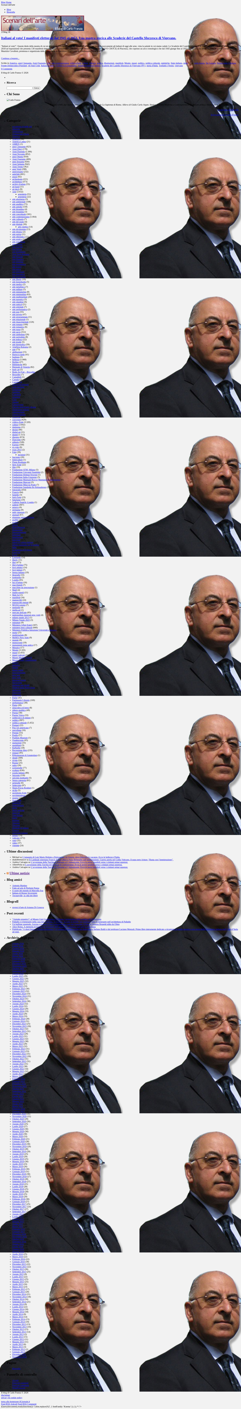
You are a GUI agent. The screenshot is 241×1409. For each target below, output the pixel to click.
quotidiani (16, 745)
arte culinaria (18, 219)
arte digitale (17, 224)
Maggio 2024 (18, 1011)
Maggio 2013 (18, 1342)
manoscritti (17, 600)
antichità (16, 174)
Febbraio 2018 (18, 1199)
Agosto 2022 (18, 1064)
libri (14, 562)
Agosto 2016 (18, 1244)
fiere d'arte (16, 465)
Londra (15, 580)
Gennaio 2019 (18, 1171)
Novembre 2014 (19, 1297)
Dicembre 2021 (19, 1084)
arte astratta (17, 207)
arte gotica (16, 267)
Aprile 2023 (17, 1044)
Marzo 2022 (17, 1076)
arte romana (17, 324)
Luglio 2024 (17, 1006)
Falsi (14, 452)
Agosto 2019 (18, 1154)
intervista (16, 540)
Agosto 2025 (18, 973)
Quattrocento (18, 740)
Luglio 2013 (17, 1337)
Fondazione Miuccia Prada (24, 485)
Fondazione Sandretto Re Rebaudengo (29, 487)
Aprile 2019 (17, 1164)
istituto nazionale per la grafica (25, 545)
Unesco (15, 830)
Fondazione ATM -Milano (23, 470)
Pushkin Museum (20, 738)
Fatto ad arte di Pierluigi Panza (25, 888)
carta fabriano (18, 387)
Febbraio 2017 (18, 1229)
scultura (15, 770)
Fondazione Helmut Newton (24, 475)
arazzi (14, 176)
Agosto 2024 (18, 1004)
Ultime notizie (19, 873)
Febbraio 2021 (18, 1109)
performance (17, 703)
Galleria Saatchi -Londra (23, 502)
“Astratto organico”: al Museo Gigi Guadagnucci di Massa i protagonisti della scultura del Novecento (56, 919)
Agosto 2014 (18, 1304)
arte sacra (16, 332)
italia (14, 547)
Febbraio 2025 (18, 988)
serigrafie (16, 783)
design (15, 429)
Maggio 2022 (18, 1071)
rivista (15, 760)
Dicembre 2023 (19, 1024)
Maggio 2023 (18, 1041)
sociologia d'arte (19, 793)
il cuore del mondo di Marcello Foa (27, 890)
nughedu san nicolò (20, 685)
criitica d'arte (75, 63)
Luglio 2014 (17, 1307)
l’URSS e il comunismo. (66, 65)
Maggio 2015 (18, 1282)
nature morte (17, 670)
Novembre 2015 (19, 1267)
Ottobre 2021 (18, 1089)
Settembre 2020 (19, 1121)
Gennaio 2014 (18, 1322)
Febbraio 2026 (18, 958)
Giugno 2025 (18, 978)
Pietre (14, 705)
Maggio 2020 (18, 1131)
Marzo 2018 (17, 1196)
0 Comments (6, 69)
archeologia (17, 179)
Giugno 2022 (18, 1069)
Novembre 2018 (19, 1176)
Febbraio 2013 (18, 1349)
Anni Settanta (18, 164)
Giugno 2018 (18, 1189)
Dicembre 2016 (19, 1234)
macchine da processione (23, 587)
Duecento (16, 439)
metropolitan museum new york (26, 615)
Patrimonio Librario (21, 700)
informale (16, 535)
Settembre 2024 (19, 1001)
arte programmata (20, 317)
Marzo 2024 (17, 1016)
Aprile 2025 (17, 983)
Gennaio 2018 (18, 1201)
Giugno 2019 (18, 1159)
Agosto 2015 (18, 1274)
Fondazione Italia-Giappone (24, 477)
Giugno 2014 (18, 1309)
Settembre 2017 (19, 1211)
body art (16, 369)
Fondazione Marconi (21, 482)
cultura (85, 63)
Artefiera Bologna (20, 347)
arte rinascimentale (20, 322)
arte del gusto (18, 222)
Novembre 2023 (19, 1026)
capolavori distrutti (20, 384)
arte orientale (18, 307)
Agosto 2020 (18, 1124)
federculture (17, 460)
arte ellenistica (18, 237)
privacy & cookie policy (11, 1397)
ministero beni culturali (22, 627)
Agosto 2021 (18, 1094)
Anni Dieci (17, 149)
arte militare (17, 289)
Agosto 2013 (18, 1334)
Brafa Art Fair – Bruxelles (23, 372)
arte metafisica (18, 287)
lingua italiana (18, 572)
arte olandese (18, 302)
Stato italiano (176, 63)
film (14, 467)
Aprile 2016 (17, 1254)
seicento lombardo (20, 778)
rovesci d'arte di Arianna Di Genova (28, 907)
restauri (15, 753)
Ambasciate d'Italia (20, 134)
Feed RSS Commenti (27, 1404)
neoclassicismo (18, 672)
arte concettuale (19, 214)
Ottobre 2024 (18, 999)
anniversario (17, 171)
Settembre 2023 (19, 1031)
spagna (15, 798)
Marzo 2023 (17, 1046)
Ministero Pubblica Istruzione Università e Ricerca (34, 630)
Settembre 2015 (19, 1272)
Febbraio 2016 (18, 1259)
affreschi (16, 129)
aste (14, 349)
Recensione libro (19, 750)
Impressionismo (19, 532)
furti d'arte (16, 497)
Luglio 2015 (17, 1277)
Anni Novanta (18, 154)
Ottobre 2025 (18, 968)
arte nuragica (18, 299)
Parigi (14, 697)
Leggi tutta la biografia (228, 110)
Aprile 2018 (17, 1194)
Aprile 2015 (17, 1284)
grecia (15, 525)
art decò (15, 189)
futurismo (16, 500)
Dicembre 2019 (19, 1144)
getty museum (18, 512)
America (13, 63)
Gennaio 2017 (18, 1231)
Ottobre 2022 (18, 1059)
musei (134, 63)
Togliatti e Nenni (166, 65)
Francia (15, 492)
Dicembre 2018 (19, 1174)
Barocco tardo (18, 354)
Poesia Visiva (18, 715)
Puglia (15, 735)
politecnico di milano (21, 718)
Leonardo (16, 557)
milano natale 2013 (20, 617)
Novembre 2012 (19, 1357)
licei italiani (17, 570)
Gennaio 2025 (18, 991)
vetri (14, 840)
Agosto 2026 (18, 943)
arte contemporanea (60, 63)
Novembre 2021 (19, 1086)
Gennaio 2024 (18, 1021)
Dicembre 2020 (19, 1114)
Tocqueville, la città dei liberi (25, 895)
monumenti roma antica (22, 645)
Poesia (15, 713)
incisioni (21, 455)
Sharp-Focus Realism (21, 788)
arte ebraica (17, 232)
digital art (16, 432)
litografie (16, 575)
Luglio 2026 (17, 946)
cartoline (16, 392)
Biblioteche (17, 364)
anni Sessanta (18, 161)
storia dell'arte (18, 810)
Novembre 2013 (19, 1327)
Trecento (16, 825)
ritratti (14, 758)
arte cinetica (23, 227)
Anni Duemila (18, 151)
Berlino (15, 362)
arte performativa (19, 309)
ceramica (16, 397)
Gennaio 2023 (18, 1051)
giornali (15, 515)
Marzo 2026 (17, 956)
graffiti (15, 520)
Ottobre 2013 (18, 1329)
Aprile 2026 (17, 953)
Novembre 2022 (19, 1056)
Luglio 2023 (17, 1036)
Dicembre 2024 (19, 993)
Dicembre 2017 (19, 1204)
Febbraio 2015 (18, 1289)
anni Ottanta (17, 156)
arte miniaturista (19, 292)
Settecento (16, 785)
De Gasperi (211, 63)
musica (15, 662)
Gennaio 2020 (18, 1141)
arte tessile (16, 342)
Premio (15, 733)
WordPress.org (18, 1388)
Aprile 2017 (17, 1224)
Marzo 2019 (17, 1166)
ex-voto (15, 447)
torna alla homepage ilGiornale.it (15, 1401)
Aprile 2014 (17, 1314)
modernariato (18, 635)
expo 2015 (17, 450)
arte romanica (18, 327)
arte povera (17, 314)
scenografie (17, 768)
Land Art (16, 552)
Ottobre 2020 (18, 1119)
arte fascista (17, 247)
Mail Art (16, 595)
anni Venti (16, 169)
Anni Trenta (17, 166)
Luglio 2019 (17, 1156)
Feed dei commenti (20, 1385)
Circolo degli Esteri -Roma (24, 407)
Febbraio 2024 (18, 1019)
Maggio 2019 (18, 1161)
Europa (15, 445)
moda (14, 632)
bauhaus (16, 357)
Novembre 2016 (19, 1236)
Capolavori (17, 382)
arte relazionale (19, 319)
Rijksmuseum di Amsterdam (24, 755)
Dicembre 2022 (19, 1054)
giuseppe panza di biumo (23, 517)
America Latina (19, 141)
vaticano (16, 838)
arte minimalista (19, 294)
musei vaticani (18, 655)
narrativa (16, 665)
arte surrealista (18, 337)
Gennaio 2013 (18, 1352)
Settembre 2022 (19, 1061)
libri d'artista (17, 565)
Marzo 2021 (17, 1106)
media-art (16, 610)
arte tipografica (18, 344)
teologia (15, 820)
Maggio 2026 (18, 951)
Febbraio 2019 (18, 1169)
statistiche (165, 63)
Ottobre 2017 (18, 1209)
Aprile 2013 (17, 1344)
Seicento (16, 775)
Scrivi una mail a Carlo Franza (224, 115)
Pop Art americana (20, 728)
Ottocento (16, 692)
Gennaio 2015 (18, 1292)
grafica (100, 63)
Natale (15, 667)
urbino (15, 835)
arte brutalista (18, 212)
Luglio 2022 (17, 1066)
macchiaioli (17, 585)
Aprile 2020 (17, 1134)
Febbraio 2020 (18, 1139)
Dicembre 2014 (19, 1294)
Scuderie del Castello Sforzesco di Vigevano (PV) (123, 65)
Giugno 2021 (18, 1099)
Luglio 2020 (17, 1126)
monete (15, 640)
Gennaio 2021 (18, 1111)
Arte (48, 63)
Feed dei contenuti (20, 1383)
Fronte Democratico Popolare (14, 65)
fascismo (16, 457)
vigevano (179, 65)
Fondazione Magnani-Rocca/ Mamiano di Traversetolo (36, 480)
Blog (9, 9)
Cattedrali (16, 394)
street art (16, 813)
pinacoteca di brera (20, 708)
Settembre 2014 (19, 1302)
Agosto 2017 (18, 1214)
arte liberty (17, 279)
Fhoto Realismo (19, 462)
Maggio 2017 (18, 1221)
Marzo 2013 (17, 1347)
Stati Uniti (16, 800)
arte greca (16, 269)
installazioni (17, 537)
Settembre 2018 (19, 1181)
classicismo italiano (20, 409)
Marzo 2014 (17, 1317)
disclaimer (5, 1395)
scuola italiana (18, 773)
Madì (14, 590)
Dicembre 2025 (19, 963)
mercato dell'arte (19, 612)
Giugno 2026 (18, 948)
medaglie (16, 607)
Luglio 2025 (17, 976)
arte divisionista (19, 229)
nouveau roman (19, 680)
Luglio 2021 (17, 1096)
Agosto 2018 (18, 1184)
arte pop (15, 312)
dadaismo (16, 427)
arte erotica (17, 239)
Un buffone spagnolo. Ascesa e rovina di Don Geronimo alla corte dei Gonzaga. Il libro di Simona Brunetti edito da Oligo (66, 924)
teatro (14, 818)
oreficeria (16, 690)
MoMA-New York (20, 637)
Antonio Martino (19, 885)
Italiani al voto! (47, 65)
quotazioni (16, 743)
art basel (16, 187)
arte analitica (17, 204)
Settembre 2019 (19, 1151)
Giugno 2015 (18, 1279)
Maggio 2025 (18, 981)
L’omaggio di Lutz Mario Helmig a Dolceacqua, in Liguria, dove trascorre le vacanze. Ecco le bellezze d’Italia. (71, 857)
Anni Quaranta (39, 63)
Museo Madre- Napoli (22, 657)
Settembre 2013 (19, 1332)
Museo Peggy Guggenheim (24, 660)
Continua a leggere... (10, 58)
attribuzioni (17, 352)
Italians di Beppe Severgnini (24, 893)
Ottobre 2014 (18, 1299)
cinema (15, 402)
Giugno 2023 (18, 1039)
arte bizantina (18, 209)
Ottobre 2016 (18, 1239)
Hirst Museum (18, 527)
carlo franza (199, 63)
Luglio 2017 (17, 1216)
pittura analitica (19, 710)
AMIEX (16, 144)
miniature (16, 622)
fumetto (15, 495)
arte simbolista (18, 334)
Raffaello (16, 748)
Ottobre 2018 (18, 1179)
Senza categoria (19, 780)
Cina (14, 399)
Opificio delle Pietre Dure (23, 687)
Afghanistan (17, 131)
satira (14, 765)
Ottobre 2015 (18, 1269)
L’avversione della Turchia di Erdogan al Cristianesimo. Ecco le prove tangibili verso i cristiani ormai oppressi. (79, 862)
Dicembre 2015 (19, 1264)
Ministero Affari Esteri (22, 625)
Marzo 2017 (17, 1226)
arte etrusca (17, 244)
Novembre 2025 (19, 966)
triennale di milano (20, 828)
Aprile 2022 (17, 1074)
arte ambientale (19, 202)
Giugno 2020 (18, 1129)
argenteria (22, 194)
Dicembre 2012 (19, 1354)
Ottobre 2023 (18, 1029)
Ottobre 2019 (18, 1149)
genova (15, 507)
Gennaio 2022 (18, 1081)
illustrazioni (109, 63)
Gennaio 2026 (18, 961)
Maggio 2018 (18, 1191)
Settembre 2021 (19, 1091)
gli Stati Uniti (34, 65)
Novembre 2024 (19, 996)
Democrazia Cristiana (226, 63)
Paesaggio (16, 695)
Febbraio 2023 (18, 1049)
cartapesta (16, 389)
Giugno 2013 (18, 1339)
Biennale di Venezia (21, 367)
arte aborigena (18, 199)
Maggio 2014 (18, 1312)
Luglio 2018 (17, 1186)
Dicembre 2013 (19, 1324)
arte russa (16, 329)
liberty (15, 560)
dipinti (15, 434)
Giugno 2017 (18, 1219)
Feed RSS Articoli (9, 1404)
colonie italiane (19, 414)
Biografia (11, 12)
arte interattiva (18, 274)
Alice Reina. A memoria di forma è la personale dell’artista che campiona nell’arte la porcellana (54, 927)
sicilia (14, 790)
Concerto (16, 417)
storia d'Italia (152, 65)
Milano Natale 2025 (21, 620)
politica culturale (152, 63)
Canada (15, 379)
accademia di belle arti (22, 126)
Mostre (127, 63)
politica (141, 63)
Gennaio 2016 (18, 1262)
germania (16, 510)
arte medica (17, 284)
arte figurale (17, 257)
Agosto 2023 (18, 1034)
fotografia (16, 490)
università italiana (20, 833)
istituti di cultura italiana (22, 542)
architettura (17, 181)
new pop (16, 675)
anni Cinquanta (25, 63)
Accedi (15, 1380)
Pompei (15, 725)
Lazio (14, 555)
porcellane (16, 730)
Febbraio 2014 (18, 1319)
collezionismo (18, 412)
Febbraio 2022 (18, 1079)
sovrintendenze (19, 795)
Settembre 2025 (19, 971)
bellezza (15, 359)
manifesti (119, 63)
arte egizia (16, 234)
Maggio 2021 (18, 1101)
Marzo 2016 (17, 1257)
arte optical (17, 304)
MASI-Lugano (18, 605)
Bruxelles (16, 374)
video (14, 843)
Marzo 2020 (17, 1136)
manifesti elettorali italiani (89, 65)
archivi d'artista (19, 184)
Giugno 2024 (18, 1009)
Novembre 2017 (19, 1206)
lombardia (16, 577)
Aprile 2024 (17, 1014)
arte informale (18, 272)
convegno (16, 419)
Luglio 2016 (17, 1246)
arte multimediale (19, 297)
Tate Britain (17, 815)
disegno (15, 437)
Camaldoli (16, 377)
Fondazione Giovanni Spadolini (26, 472)
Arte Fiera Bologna (20, 254)
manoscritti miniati (20, 602)
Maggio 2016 (18, 1251)
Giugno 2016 (18, 1249)
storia (185, 63)
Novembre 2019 (19, 1146)
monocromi (17, 642)
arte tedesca (17, 339)
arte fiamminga (18, 252)
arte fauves (17, 249)
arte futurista (17, 262)
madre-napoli (18, 592)
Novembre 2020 (19, 1116)
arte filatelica (17, 259)
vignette (15, 845)
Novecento (17, 682)
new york (16, 677)
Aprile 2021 (17, 1104)
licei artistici (17, 567)
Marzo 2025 (17, 986)
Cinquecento (17, 404)
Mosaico (16, 647)
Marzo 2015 (17, 1287)
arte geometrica (19, 264)
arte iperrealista (19, 277)
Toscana (16, 823)
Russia (15, 763)
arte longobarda (19, 282)
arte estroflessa (18, 242)
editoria (92, 63)
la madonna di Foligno (22, 550)
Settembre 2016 (19, 1241)
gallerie (15, 505)
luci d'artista (17, 582)
